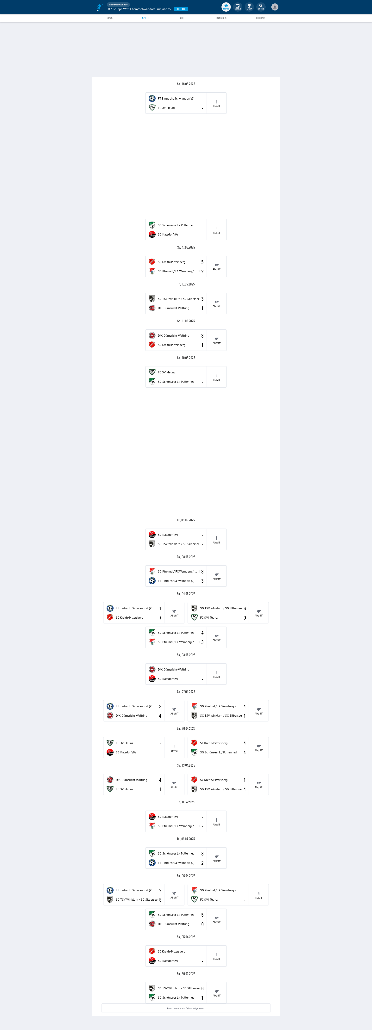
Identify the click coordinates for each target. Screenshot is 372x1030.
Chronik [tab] (260, 18)
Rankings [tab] (221, 18)
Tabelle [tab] (182, 18)
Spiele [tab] (145, 18)
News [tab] (110, 18)
